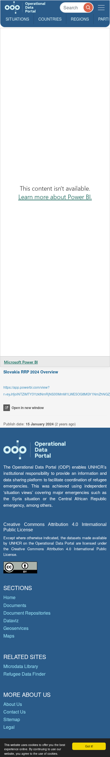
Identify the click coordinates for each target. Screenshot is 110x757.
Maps (8, 635)
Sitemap (11, 719)
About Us (12, 704)
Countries (49, 19)
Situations (17, 19)
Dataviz (11, 620)
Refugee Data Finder (24, 674)
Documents (14, 605)
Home (9, 597)
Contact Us (14, 711)
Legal (9, 727)
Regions (80, 19)
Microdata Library (20, 666)
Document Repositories (26, 613)
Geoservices (15, 628)
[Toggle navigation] (101, 7)
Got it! (89, 746)
